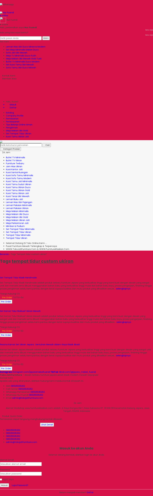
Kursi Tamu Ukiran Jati (17, 136)
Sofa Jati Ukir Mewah (16, 52)
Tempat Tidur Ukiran (16, 238)
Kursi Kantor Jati (14, 169)
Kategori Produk (11, 148)
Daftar (90, 492)
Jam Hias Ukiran (14, 166)
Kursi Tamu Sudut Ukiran (18, 184)
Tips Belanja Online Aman (19, 124)
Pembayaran (12, 121)
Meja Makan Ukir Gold (17, 130)
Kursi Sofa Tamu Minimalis (19, 175)
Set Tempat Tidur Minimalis (20, 229)
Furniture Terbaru (15, 163)
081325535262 (18, 386)
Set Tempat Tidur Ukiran (18, 133)
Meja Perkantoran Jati (17, 223)
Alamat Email (7, 459)
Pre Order (6, 301)
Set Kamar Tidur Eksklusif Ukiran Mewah (20, 311)
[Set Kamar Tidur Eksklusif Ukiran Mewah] (19, 305)
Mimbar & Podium (15, 226)
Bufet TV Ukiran (14, 160)
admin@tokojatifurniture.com (27, 397)
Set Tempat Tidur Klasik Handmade (18, 277)
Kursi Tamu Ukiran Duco (18, 187)
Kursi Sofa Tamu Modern (19, 178)
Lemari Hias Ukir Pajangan (19, 202)
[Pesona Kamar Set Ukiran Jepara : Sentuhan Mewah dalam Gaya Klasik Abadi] (19, 338)
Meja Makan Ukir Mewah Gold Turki (24, 58)
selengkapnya (123, 288)
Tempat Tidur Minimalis (18, 235)
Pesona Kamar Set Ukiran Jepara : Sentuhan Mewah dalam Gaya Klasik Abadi (40, 344)
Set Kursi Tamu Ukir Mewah (20, 64)
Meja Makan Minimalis (17, 211)
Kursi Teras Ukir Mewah (17, 196)
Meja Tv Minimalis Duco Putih (21, 55)
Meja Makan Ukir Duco (17, 214)
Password (5, 469)
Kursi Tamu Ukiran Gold (18, 190)
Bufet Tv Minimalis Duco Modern (23, 61)
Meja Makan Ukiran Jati (18, 220)
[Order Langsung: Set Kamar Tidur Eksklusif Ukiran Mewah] (1, 308)
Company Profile (14, 115)
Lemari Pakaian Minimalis (19, 205)
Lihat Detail (47, 424)
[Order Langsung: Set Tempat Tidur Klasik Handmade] (1, 274)
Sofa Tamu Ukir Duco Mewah (21, 67)
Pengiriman (12, 127)
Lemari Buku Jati (14, 199)
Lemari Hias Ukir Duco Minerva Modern (25, 46)
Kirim (46, 38)
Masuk (4, 485)
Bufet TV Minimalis (15, 157)
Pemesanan (12, 118)
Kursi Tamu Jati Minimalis (19, 181)
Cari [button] (47, 145)
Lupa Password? (20, 485)
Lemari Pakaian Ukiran (17, 208)
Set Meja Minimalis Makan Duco (22, 49)
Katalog (10, 112)
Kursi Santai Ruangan (17, 172)
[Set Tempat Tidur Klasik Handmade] (19, 271)
